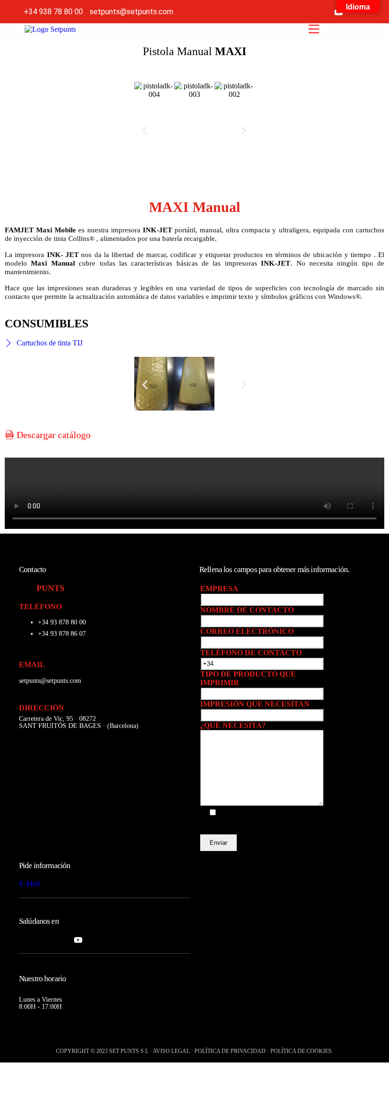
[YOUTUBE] (78, 939)
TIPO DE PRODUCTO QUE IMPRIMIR (248, 678)
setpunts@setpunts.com (50, 680)
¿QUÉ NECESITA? (233, 725)
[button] (145, 130)
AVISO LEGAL (171, 1051)
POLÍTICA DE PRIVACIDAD (230, 1051)
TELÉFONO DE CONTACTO (251, 653)
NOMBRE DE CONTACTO (247, 610)
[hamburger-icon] (314, 29)
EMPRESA (219, 588)
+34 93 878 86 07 (62, 633)
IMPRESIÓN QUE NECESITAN (255, 704)
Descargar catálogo (52, 435)
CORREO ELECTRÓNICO (247, 631)
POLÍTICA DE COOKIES (301, 1051)
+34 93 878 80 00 (62, 622)
